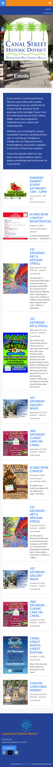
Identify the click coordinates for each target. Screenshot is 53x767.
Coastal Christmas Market (38, 686)
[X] (10, 752)
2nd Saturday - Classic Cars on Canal (38, 438)
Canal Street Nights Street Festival (36, 645)
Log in (48, 9)
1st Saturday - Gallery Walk (38, 403)
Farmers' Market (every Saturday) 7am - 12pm (38, 185)
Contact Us (48, 13)
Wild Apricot (26, 764)
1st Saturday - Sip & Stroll (39, 322)
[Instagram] (16, 752)
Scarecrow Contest (39, 469)
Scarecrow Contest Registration (40, 217)
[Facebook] (4, 752)
